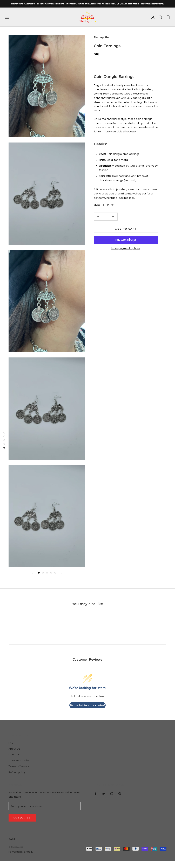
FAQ (11, 742)
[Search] (160, 17)
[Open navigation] (7, 17)
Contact (14, 754)
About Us (14, 748)
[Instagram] (111, 793)
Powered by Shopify (21, 851)
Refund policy (17, 772)
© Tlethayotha (16, 847)
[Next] (61, 572)
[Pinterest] (112, 205)
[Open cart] (168, 17)
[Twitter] (108, 205)
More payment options (125, 248)
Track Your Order (19, 760)
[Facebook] (104, 205)
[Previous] (32, 572)
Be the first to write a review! (87, 705)
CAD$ (12, 839)
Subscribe (22, 817)
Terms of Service (19, 766)
